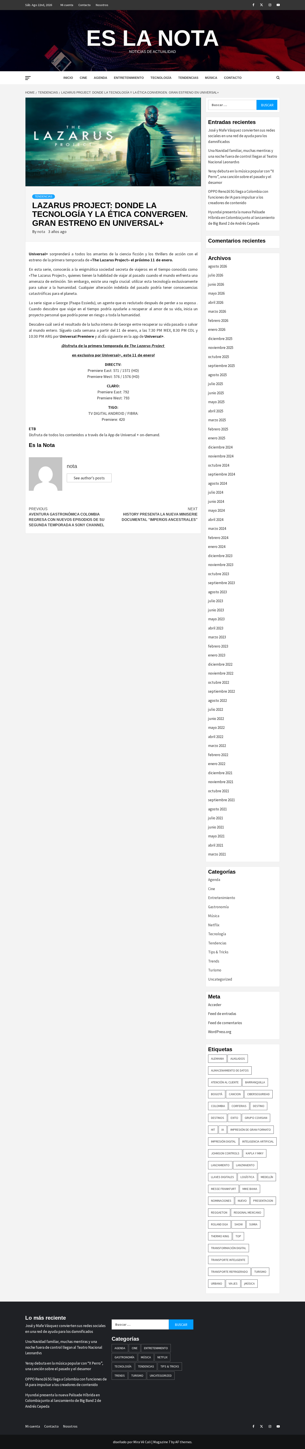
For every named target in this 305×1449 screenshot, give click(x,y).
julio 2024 (215, 492)
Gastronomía (218, 906)
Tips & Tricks (218, 952)
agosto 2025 (217, 374)
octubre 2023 (218, 573)
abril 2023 (215, 628)
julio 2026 (215, 275)
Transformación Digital (228, 1248)
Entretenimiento (129, 78)
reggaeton (219, 1212)
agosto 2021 (217, 809)
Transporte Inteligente (228, 1260)
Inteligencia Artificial (258, 1141)
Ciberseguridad (258, 1094)
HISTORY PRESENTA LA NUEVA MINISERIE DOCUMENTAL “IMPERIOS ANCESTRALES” (160, 514)
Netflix (213, 925)
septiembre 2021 (221, 799)
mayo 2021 (216, 836)
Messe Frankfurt (223, 1189)
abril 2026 (215, 302)
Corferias (239, 1106)
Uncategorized (220, 979)
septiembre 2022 (221, 691)
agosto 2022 (217, 700)
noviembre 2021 (220, 781)
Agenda (100, 78)
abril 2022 (215, 736)
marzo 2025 (217, 419)
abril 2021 (215, 845)
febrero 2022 (218, 754)
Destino (258, 1106)
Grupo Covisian (256, 1118)
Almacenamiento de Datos (230, 1070)
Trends (213, 961)
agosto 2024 (217, 483)
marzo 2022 (217, 745)
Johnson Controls (225, 1153)
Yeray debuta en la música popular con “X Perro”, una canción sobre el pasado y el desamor (241, 177)
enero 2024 (216, 546)
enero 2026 (216, 329)
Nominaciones (221, 1201)
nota (41, 231)
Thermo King (220, 1236)
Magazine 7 (161, 1442)
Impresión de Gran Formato (250, 1130)
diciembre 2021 (220, 772)
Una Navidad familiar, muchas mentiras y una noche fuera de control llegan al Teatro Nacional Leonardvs (242, 156)
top (238, 1236)
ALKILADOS (237, 1059)
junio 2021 (216, 827)
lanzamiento (220, 1165)
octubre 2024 (218, 465)
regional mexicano (247, 1212)
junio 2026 (216, 284)
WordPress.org (219, 1031)
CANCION (235, 1094)
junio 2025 (216, 392)
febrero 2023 (218, 646)
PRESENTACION (263, 1201)
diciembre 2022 (220, 664)
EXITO (234, 1118)
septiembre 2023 (221, 582)
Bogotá (216, 1094)
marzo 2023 (217, 637)
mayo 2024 (216, 510)
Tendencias (188, 78)
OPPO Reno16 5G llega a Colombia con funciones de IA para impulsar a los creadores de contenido (238, 197)
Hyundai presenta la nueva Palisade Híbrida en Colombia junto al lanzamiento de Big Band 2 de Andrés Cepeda (241, 218)
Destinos (217, 1118)
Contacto (84, 5)
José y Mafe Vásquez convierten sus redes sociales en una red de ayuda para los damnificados (241, 136)
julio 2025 (215, 383)
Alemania (217, 1059)
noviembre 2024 (220, 456)
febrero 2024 (218, 537)
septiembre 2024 (221, 474)
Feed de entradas (222, 1013)
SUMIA (253, 1224)
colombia (218, 1106)
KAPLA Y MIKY (254, 1153)
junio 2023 (216, 610)
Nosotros (102, 5)
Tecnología (160, 78)
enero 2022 (216, 763)
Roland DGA (219, 1224)
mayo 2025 (216, 401)
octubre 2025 (218, 356)
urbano (216, 1283)
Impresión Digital (223, 1141)
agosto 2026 (217, 266)
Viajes (233, 1283)
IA (222, 1130)
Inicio (68, 78)
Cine (83, 78)
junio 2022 (216, 718)
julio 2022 (215, 709)
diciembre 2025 (220, 338)
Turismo (214, 970)
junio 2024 (216, 501)
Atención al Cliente (225, 1082)
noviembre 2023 (220, 564)
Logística (247, 1177)
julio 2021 (215, 818)
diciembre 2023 (220, 555)
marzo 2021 (217, 854)
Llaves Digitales (222, 1177)
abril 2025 (215, 411)
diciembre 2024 (220, 447)
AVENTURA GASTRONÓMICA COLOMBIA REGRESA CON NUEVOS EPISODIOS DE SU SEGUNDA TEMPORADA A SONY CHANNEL (66, 517)
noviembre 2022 (220, 673)
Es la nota (152, 37)
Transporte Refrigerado (229, 1272)
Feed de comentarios (225, 1022)
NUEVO (242, 1201)
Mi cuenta (67, 5)
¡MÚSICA (249, 1283)
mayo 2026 (216, 293)
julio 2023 (215, 600)
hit (213, 1130)
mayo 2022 (216, 727)
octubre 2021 (218, 790)
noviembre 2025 (220, 347)
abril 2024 (215, 519)
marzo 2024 (217, 528)
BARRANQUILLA (255, 1082)
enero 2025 (216, 438)
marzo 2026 (217, 311)
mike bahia (249, 1189)
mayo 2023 (216, 619)
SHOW (238, 1224)
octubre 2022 (218, 682)
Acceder (214, 1004)
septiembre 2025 (221, 365)
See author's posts (89, 477)
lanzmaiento (245, 1165)
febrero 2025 (218, 429)
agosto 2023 (217, 591)
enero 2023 (216, 655)
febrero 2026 (218, 320)
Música (211, 78)
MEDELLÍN (267, 1177)
